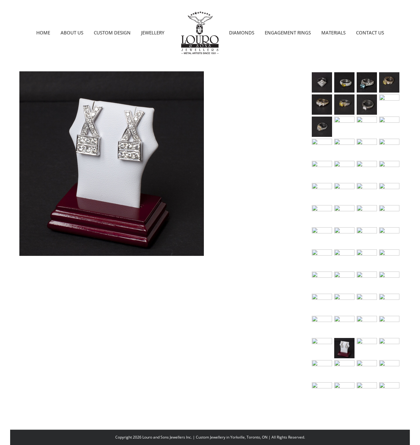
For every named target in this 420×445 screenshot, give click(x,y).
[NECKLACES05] (389, 171)
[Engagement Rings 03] (322, 149)
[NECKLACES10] (344, 215)
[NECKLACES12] (322, 215)
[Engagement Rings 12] (389, 82)
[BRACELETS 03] (344, 259)
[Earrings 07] (344, 304)
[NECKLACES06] (322, 193)
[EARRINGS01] (322, 282)
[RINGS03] (344, 370)
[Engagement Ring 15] (322, 82)
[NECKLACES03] (322, 171)
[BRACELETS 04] (322, 259)
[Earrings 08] (367, 304)
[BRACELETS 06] (367, 237)
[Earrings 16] (367, 348)
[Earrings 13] (389, 326)
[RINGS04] (367, 370)
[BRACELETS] (389, 259)
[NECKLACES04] (367, 171)
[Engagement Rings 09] (367, 104)
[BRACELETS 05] (389, 237)
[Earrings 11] (344, 326)
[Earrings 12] (367, 326)
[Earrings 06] (322, 304)
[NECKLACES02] (389, 149)
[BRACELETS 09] (389, 215)
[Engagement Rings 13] (367, 82)
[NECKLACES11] (367, 215)
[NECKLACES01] (344, 171)
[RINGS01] (389, 348)
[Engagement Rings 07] (322, 127)
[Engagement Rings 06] (344, 127)
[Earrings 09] (389, 304)
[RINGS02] (322, 370)
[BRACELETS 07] (344, 237)
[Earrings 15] (344, 348)
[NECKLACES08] (367, 193)
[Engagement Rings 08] (389, 104)
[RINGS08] (367, 392)
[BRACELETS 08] (322, 237)
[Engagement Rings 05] (367, 127)
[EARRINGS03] (367, 282)
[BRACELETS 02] (367, 259)
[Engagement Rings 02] (344, 149)
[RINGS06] (322, 392)
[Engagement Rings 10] (344, 104)
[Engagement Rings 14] (344, 82)
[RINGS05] (389, 370)
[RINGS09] (389, 392)
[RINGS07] (344, 392)
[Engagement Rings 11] (322, 104)
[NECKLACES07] (344, 193)
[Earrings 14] (322, 348)
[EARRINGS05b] (389, 282)
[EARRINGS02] (344, 282)
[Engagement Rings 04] (389, 127)
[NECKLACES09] (389, 193)
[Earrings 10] (322, 326)
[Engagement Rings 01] (367, 149)
